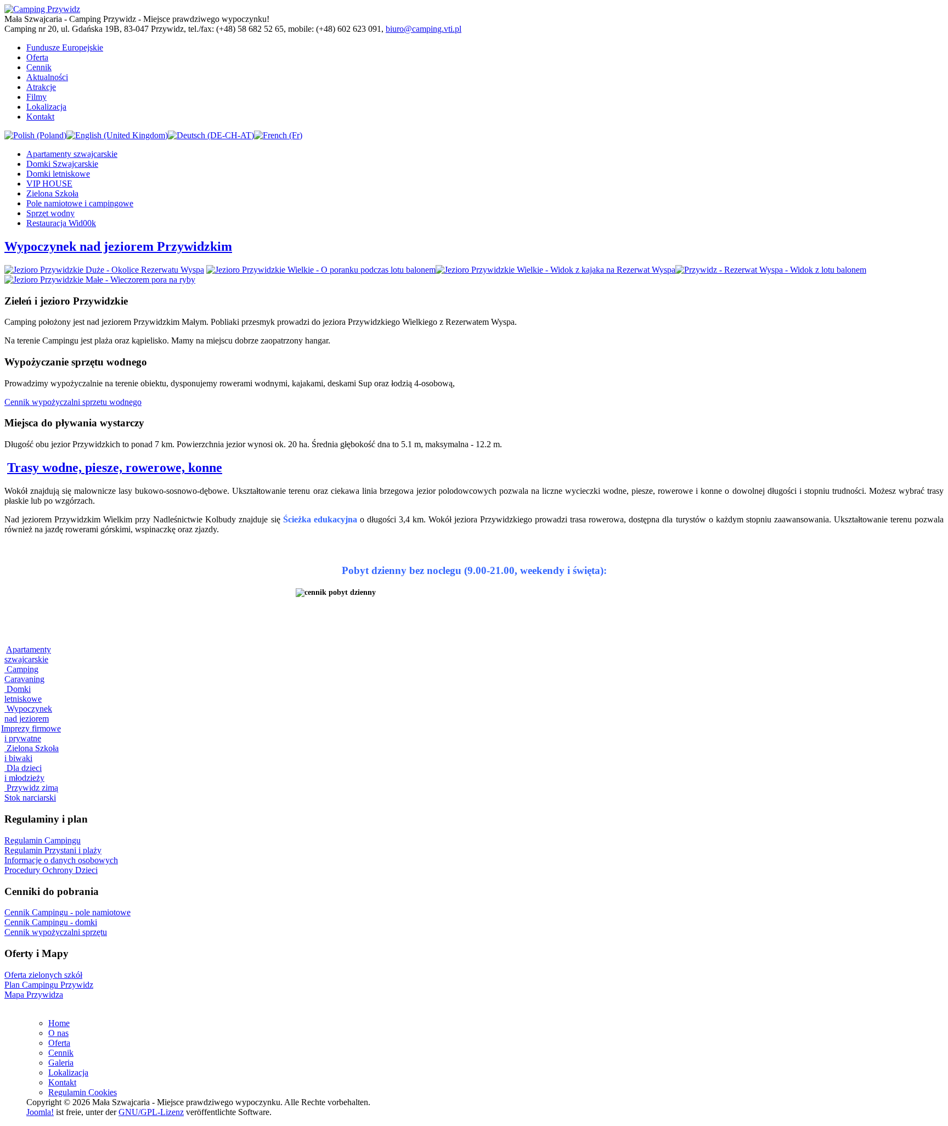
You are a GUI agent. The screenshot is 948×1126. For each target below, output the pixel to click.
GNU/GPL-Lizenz (151, 1112)
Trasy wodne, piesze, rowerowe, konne (114, 467)
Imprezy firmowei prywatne (31, 733)
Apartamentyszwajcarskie (27, 654)
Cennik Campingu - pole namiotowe (67, 912)
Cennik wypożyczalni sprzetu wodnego (73, 402)
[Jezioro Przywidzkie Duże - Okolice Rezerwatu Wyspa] (104, 269)
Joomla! (40, 1112)
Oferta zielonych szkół (43, 974)
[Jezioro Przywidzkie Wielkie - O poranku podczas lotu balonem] (321, 269)
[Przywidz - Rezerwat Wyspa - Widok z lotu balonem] (770, 269)
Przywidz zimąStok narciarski (31, 792)
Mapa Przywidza (33, 994)
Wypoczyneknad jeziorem (28, 713)
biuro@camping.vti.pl (423, 28)
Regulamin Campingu (42, 840)
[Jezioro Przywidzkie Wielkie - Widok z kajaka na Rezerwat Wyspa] (555, 269)
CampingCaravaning (24, 674)
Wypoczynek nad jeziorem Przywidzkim (118, 246)
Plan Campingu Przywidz (48, 984)
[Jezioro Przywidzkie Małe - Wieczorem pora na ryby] (99, 279)
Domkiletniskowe (23, 693)
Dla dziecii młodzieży (24, 772)
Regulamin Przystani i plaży (52, 850)
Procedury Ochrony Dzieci (51, 870)
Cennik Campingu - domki (50, 922)
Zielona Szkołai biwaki (31, 753)
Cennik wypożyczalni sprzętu (55, 932)
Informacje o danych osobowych (61, 860)
